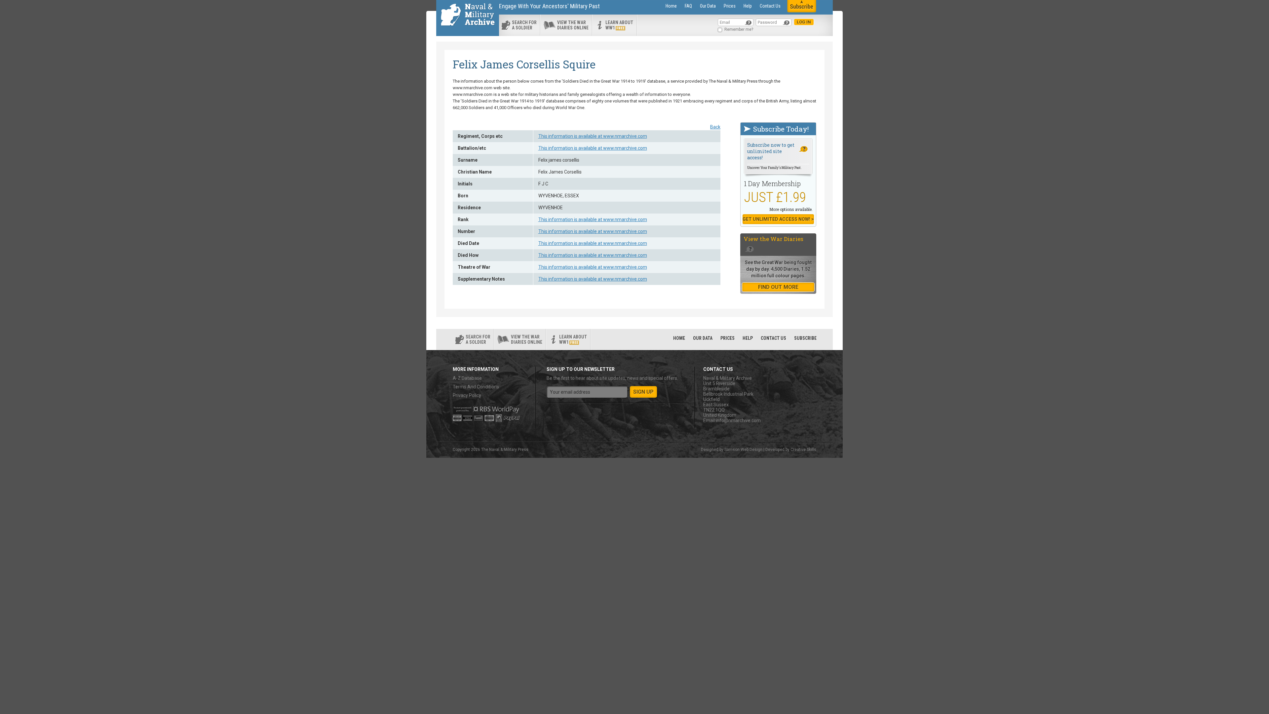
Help (748, 6)
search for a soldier (524, 25)
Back (715, 127)
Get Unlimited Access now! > (778, 219)
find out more (778, 287)
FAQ (688, 6)
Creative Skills (803, 449)
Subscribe (805, 338)
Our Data (708, 6)
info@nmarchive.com (738, 420)
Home (671, 6)
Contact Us (770, 6)
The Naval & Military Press (504, 449)
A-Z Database (467, 378)
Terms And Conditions (476, 386)
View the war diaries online (573, 25)
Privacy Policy (467, 395)
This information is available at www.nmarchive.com (592, 136)
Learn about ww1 (619, 25)
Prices (730, 6)
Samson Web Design (743, 449)
